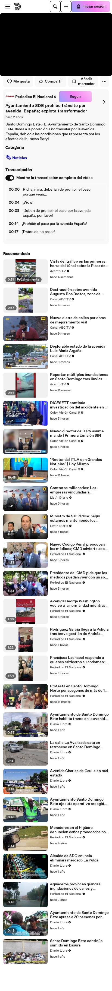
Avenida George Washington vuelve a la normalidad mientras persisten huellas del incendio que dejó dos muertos (77, 603)
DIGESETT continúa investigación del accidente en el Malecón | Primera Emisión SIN (79, 405)
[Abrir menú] (7, 6)
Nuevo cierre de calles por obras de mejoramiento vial (78, 320)
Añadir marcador (86, 81)
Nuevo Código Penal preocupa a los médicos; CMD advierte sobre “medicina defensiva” (79, 546)
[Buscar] (55, 6)
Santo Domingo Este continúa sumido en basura (76, 943)
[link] (31, 96)
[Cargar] (66, 6)
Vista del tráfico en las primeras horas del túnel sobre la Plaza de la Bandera (77, 263)
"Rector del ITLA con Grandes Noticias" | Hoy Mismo (76, 462)
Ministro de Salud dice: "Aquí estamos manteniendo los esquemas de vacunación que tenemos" (75, 518)
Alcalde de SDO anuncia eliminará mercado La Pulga (74, 858)
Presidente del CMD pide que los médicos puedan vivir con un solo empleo (79, 575)
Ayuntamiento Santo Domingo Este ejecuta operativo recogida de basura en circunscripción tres (79, 801)
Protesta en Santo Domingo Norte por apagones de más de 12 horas (78, 688)
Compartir (54, 81)
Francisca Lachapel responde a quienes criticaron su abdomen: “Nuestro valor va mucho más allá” (77, 660)
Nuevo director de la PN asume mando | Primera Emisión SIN (77, 433)
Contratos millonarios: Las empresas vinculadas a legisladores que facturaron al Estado (75, 490)
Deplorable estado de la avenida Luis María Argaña (77, 348)
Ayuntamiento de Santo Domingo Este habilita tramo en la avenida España (79, 716)
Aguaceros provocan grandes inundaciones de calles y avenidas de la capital (75, 886)
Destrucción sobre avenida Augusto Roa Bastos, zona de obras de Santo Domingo (75, 292)
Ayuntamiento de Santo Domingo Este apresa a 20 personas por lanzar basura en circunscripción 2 (79, 915)
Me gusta (21, 81)
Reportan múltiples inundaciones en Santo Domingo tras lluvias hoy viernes (79, 377)
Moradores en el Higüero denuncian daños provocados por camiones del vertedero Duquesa (79, 830)
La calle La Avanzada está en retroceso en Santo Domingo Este (75, 745)
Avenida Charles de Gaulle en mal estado (79, 773)
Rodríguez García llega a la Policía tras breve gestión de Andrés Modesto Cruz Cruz (79, 631)
